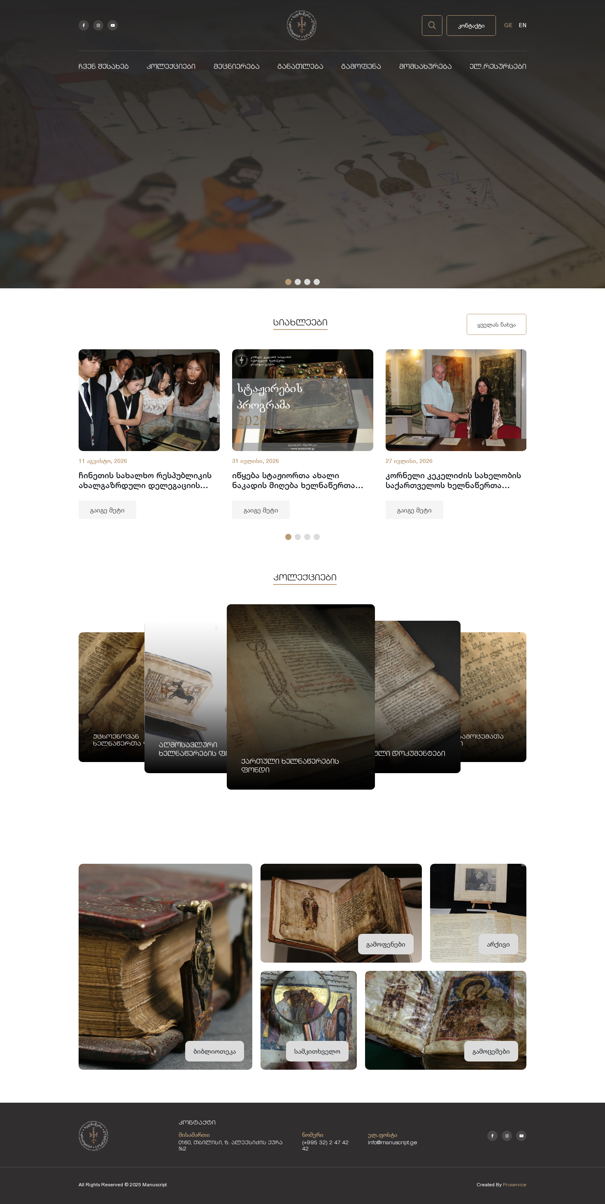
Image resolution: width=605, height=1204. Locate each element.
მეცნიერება (237, 67)
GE (508, 25)
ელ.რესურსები (498, 67)
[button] (288, 282)
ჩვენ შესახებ (104, 67)
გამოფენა (361, 67)
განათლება (300, 67)
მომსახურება (425, 67)
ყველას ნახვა (496, 324)
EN (522, 25)
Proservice (514, 1185)
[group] (149, 434)
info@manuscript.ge (392, 1143)
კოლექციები (171, 67)
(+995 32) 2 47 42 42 (325, 1146)
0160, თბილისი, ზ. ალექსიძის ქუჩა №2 (231, 1146)
